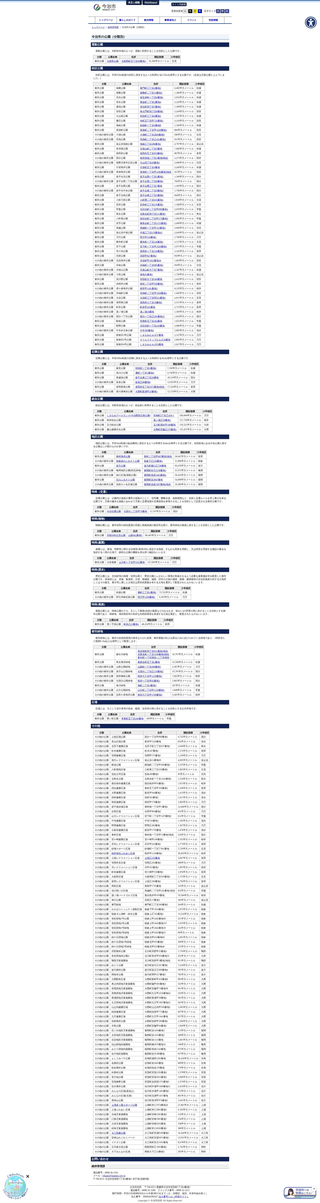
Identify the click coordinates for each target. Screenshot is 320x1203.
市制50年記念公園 (116, 535)
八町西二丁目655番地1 (151, 200)
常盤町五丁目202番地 (151, 321)
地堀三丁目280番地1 (150, 144)
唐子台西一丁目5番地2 (151, 176)
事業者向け (170, 20)
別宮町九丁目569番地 (151, 279)
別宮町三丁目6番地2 (150, 116)
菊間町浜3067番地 (153, 479)
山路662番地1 (135, 535)
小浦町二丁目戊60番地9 (152, 134)
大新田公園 (112, 61)
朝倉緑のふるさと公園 (128, 461)
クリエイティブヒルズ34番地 (155, 339)
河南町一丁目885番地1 (151, 265)
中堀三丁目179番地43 (151, 232)
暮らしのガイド (127, 20)
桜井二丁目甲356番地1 (151, 283)
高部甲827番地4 (148, 255)
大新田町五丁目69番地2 (133, 61)
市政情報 (213, 20)
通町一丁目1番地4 (144, 372)
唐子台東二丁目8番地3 (151, 190)
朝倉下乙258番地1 (153, 461)
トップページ (106, 20)
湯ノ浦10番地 (147, 311)
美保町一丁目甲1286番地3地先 (156, 172)
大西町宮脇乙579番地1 (165, 429)
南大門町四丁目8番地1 (151, 111)
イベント (191, 20)
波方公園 (121, 465)
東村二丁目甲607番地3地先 (158, 456)
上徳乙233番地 (152, 858)
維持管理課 (113, 27)
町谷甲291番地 (147, 307)
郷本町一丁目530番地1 (151, 242)
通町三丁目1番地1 (147, 592)
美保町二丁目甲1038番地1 (153, 130)
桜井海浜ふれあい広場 (123, 853)
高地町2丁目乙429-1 (163, 415)
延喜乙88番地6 (142, 382)
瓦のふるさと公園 (125, 479)
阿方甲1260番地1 (146, 597)
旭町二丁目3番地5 (147, 685)
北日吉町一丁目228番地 (152, 325)
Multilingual (150, 2)
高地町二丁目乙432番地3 (153, 139)
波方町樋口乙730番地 (155, 465)
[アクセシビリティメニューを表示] (311, 22)
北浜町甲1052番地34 (150, 260)
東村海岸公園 (123, 456)
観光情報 (149, 20)
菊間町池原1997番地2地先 (157, 484)
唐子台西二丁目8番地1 (151, 181)
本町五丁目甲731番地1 (151, 120)
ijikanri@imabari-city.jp (113, 1175)
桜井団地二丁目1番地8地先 (154, 158)
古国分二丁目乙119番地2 (150, 671)
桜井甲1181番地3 (149, 288)
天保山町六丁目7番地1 (151, 269)
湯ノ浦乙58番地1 (162, 420)
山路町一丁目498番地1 (149, 666)
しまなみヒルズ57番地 (151, 335)
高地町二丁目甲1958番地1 (153, 293)
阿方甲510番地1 (148, 237)
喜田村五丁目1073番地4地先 (149, 386)
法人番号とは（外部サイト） (174, 1196)
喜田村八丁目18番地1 (151, 302)
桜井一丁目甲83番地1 (149, 680)
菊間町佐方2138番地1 (155, 470)
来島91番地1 (146, 274)
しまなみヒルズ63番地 (151, 344)
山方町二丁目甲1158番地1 (151, 690)
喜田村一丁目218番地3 (151, 251)
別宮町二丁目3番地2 (145, 368)
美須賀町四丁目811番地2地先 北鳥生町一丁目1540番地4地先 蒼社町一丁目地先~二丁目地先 (153, 654)
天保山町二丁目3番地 (151, 148)
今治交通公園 (114, 511)
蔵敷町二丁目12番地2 (151, 92)
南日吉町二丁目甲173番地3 (154, 218)
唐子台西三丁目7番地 (151, 186)
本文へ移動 (134, 2)
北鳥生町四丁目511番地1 (153, 214)
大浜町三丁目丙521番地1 (153, 297)
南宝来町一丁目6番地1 (151, 97)
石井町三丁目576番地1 (151, 204)
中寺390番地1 (147, 330)
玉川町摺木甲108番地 (164, 424)
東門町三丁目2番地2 (150, 88)
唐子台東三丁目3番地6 (151, 195)
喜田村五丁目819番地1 (151, 153)
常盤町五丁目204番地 (132, 718)
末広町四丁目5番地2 (150, 106)
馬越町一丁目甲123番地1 (153, 228)
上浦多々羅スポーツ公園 (124, 1105)
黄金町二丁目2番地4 (150, 102)
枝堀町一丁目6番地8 (150, 125)
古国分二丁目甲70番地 (135, 511)
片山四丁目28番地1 (150, 162)
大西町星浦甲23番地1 (146, 391)
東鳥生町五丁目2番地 (149, 662)
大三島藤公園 (119, 1133)
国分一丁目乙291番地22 (152, 316)
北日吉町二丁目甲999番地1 (154, 209)
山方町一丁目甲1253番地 (132, 562)
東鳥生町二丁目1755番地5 (153, 223)
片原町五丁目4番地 (150, 167)
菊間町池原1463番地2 (155, 475)
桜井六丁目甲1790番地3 (150, 694)
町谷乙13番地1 (131, 624)
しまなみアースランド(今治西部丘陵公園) (128, 415)
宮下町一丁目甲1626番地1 (153, 246)
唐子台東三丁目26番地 (147, 377)
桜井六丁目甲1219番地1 (150, 676)
